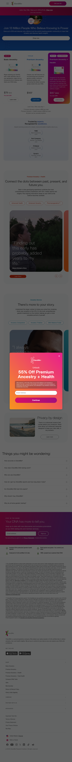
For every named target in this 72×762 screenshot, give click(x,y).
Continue (36, 400)
